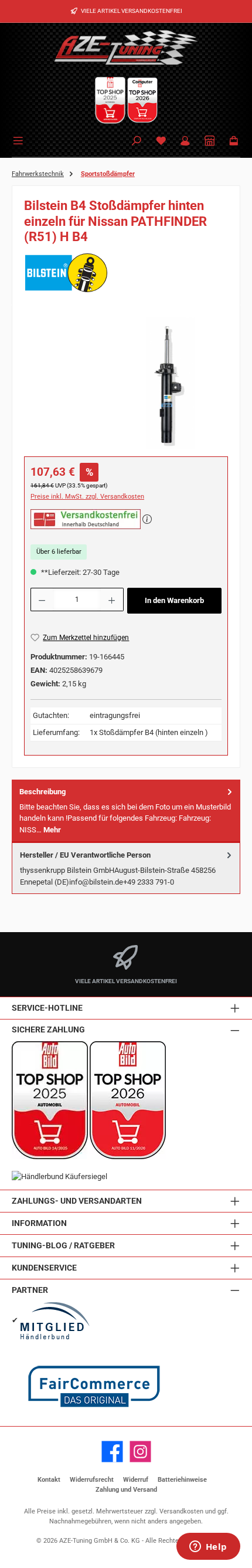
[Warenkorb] (234, 142)
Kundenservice (44, 1268)
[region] (126, 383)
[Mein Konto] (185, 142)
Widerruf (135, 1480)
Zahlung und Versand (126, 1490)
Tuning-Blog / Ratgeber (63, 1246)
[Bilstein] (126, 272)
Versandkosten (181, 1511)
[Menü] (20, 140)
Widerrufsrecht (92, 1480)
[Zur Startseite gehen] (126, 47)
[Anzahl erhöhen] (112, 599)
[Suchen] (136, 142)
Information (39, 1223)
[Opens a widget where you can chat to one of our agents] (208, 1547)
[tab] (126, 811)
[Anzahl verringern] (41, 599)
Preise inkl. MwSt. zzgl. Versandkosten (87, 496)
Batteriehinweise (182, 1480)
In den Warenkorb (174, 600)
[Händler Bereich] (209, 142)
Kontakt (49, 1480)
